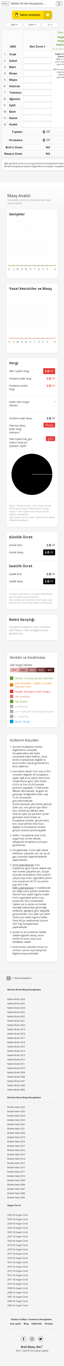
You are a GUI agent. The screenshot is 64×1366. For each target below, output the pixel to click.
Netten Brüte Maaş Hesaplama (24, 989)
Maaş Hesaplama (23, 978)
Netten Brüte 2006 (16, 1085)
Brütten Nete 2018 (16, 1141)
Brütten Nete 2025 (16, 1111)
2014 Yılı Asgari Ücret (17, 1266)
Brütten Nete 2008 (16, 1184)
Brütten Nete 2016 (16, 1150)
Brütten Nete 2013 (16, 1163)
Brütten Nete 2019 (16, 1137)
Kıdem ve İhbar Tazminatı (31, 1319)
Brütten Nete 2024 (16, 1115)
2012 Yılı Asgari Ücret (17, 1275)
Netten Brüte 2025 (16, 1003)
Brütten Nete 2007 (16, 1188)
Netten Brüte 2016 (16, 1042)
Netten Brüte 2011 (16, 1063)
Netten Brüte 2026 (16, 999)
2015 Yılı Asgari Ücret (17, 1262)
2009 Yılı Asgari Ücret (17, 1288)
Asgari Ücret (14, 1205)
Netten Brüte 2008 (16, 1076)
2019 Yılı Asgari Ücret (17, 1245)
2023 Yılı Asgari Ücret (17, 1227)
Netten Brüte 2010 (16, 1068)
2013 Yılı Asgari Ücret (17, 1271)
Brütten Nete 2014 (16, 1158)
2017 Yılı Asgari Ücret (17, 1253)
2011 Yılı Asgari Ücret (17, 1279)
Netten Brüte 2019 (16, 1029)
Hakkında (36, 1323)
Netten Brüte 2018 (16, 1033)
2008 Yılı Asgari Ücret (17, 1292)
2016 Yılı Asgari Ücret (17, 1258)
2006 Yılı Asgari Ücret (17, 1301)
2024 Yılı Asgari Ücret (17, 1223)
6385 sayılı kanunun (23, 887)
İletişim (49, 1323)
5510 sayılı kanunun (23, 865)
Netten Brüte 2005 (16, 1089)
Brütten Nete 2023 (16, 1120)
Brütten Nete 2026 (16, 1107)
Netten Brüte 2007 (16, 1081)
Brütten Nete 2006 (16, 1193)
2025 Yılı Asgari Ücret (17, 1219)
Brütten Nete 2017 (16, 1145)
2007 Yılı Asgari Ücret (17, 1296)
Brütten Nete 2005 (16, 1197)
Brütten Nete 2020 (16, 1132)
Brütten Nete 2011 (16, 1171)
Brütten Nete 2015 (16, 1154)
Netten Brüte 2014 (16, 1050)
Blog (26, 1323)
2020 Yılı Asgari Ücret (17, 1240)
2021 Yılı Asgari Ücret (17, 1236)
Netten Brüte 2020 (16, 1025)
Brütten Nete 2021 (16, 1128)
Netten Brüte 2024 (16, 1007)
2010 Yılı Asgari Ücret (17, 1283)
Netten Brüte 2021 (16, 1020)
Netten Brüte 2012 (16, 1059)
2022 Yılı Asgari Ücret (17, 1232)
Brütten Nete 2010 (16, 1176)
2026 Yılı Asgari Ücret (17, 1215)
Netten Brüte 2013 (16, 1055)
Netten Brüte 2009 (16, 1072)
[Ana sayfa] (8, 978)
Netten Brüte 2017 (16, 1038)
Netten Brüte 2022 (16, 1016)
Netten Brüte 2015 (16, 1046)
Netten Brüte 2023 (16, 1012)
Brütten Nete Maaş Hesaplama (24, 1097)
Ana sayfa (15, 1323)
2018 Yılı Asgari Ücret (17, 1249)
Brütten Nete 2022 (16, 1124)
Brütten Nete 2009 (16, 1180)
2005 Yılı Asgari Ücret (17, 1305)
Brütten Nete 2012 (16, 1167)
